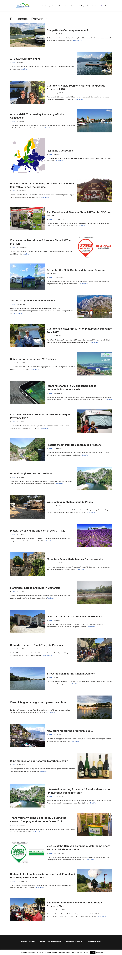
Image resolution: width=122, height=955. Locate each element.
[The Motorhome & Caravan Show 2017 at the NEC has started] (27, 218)
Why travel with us (63, 5)
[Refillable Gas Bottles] (27, 155)
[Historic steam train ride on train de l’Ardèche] (27, 449)
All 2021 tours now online (25, 58)
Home (34, 5)
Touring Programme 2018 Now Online (32, 300)
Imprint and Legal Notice (74, 941)
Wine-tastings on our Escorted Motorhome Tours (39, 761)
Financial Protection (28, 941)
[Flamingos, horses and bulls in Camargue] (94, 592)
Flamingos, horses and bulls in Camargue (35, 587)
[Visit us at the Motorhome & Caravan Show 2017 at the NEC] (94, 247)
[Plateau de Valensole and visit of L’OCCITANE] (94, 535)
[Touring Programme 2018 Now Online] (94, 306)
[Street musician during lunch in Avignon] (27, 678)
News (96, 5)
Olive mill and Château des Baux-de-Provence (74, 616)
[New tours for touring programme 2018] (27, 735)
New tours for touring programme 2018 (70, 731)
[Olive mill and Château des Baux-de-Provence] (27, 621)
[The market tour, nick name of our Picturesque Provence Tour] (27, 909)
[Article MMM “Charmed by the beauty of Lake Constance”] (94, 120)
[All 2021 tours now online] (94, 63)
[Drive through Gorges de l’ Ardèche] (94, 478)
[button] (42, 5)
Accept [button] (92, 952)
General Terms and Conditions (50, 941)
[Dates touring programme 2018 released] (94, 363)
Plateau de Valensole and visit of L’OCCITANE (37, 530)
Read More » (77, 40)
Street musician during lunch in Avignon (71, 673)
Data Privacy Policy (94, 941)
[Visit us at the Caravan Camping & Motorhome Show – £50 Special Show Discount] (27, 852)
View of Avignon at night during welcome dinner (38, 702)
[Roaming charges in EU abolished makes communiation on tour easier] (27, 392)
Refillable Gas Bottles (60, 150)
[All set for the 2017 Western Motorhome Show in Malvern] (27, 276)
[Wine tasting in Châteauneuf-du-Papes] (27, 507)
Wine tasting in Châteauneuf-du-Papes (70, 502)
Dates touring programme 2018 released (34, 359)
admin (50, 34)
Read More (99, 952)
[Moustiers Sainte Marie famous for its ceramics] (27, 564)
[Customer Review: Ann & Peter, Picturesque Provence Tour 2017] (27, 335)
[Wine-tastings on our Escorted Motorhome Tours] (94, 766)
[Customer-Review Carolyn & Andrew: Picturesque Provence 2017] (94, 421)
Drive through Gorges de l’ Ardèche (31, 473)
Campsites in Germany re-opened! (67, 30)
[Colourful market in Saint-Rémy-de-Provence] (94, 650)
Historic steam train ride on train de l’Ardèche (74, 444)
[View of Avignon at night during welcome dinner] (94, 707)
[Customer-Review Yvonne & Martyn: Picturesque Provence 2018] (27, 92)
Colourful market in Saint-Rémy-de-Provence (37, 645)
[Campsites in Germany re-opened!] (27, 35)
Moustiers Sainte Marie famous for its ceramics (75, 559)
